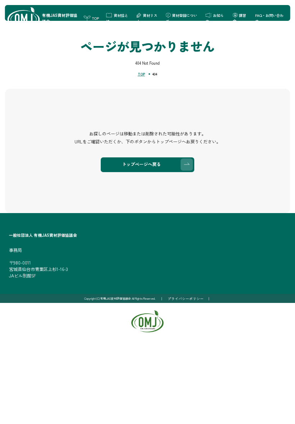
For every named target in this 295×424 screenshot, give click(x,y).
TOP (141, 74)
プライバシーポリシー (186, 298)
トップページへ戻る (141, 164)
